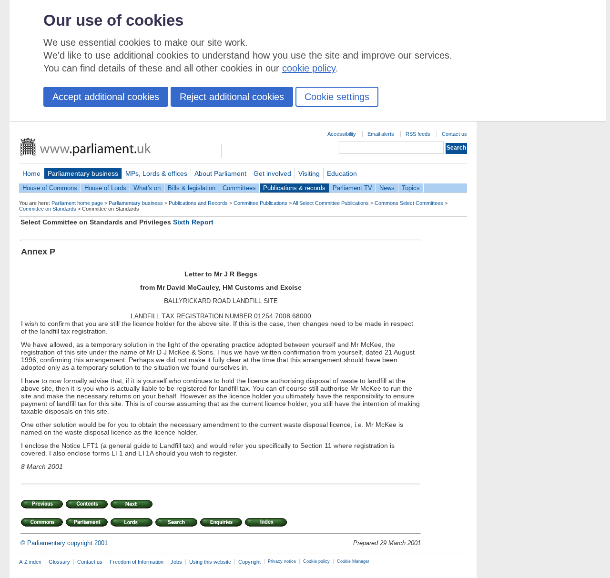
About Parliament (220, 173)
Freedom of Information (136, 562)
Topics (411, 188)
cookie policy (309, 68)
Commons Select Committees (409, 203)
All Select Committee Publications (331, 203)
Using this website (210, 562)
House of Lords (105, 188)
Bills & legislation (191, 188)
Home (31, 173)
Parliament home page (77, 203)
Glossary (59, 562)
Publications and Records (198, 203)
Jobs (176, 562)
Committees (239, 188)
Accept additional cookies (105, 96)
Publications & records (294, 188)
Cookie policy (316, 561)
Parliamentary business (83, 173)
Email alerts (380, 134)
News (387, 188)
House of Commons (49, 188)
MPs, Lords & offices (156, 173)
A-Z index (30, 562)
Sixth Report (193, 222)
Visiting (309, 173)
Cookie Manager (353, 561)
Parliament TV (352, 188)
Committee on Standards (47, 209)
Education (342, 173)
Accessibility (341, 134)
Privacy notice (282, 561)
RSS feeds (418, 134)
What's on (147, 188)
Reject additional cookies (232, 96)
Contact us (454, 134)
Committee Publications (260, 203)
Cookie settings (337, 96)
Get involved (272, 173)
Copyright (249, 562)
